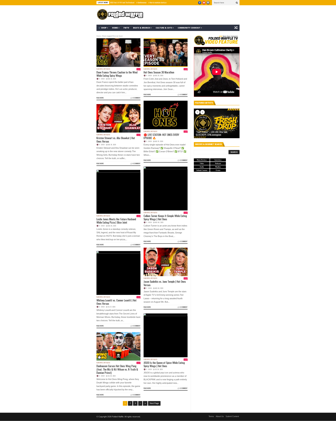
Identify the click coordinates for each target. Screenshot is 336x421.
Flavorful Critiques (103, 69)
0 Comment (136, 98)
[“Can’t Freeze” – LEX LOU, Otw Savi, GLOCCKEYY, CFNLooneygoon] (217, 123)
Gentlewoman (128, 2)
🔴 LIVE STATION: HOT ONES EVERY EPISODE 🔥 (161, 136)
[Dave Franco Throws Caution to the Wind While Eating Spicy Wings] (118, 52)
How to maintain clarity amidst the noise (149, 2)
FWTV (126, 27)
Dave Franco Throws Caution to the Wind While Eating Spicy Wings (116, 73)
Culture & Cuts (164, 27)
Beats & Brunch (141, 27)
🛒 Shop (102, 27)
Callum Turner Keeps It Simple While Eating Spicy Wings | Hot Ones (165, 217)
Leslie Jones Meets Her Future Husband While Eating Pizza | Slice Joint (116, 220)
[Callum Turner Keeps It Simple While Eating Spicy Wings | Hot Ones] (166, 188)
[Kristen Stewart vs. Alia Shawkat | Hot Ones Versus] (118, 118)
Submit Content (232, 416)
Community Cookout (189, 27)
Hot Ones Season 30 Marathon (159, 72)
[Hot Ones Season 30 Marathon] (166, 52)
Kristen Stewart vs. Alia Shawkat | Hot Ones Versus (115, 139)
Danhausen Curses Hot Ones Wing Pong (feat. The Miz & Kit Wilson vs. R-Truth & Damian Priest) (117, 369)
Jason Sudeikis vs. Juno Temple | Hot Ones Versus (165, 283)
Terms (211, 416)
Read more (100, 98)
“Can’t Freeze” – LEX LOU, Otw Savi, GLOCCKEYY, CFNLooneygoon (212, 133)
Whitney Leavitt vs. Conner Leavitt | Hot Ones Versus (116, 301)
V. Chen (102, 79)
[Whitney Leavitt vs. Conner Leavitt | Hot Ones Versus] (118, 273)
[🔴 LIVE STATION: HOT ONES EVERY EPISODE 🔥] (166, 115)
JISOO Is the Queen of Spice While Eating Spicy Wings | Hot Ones (164, 364)
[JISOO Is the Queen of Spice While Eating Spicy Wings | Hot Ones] (166, 335)
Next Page (154, 403)
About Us (220, 416)
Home (115, 27)
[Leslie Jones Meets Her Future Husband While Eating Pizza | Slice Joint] (118, 192)
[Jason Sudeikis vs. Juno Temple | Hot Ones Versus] (166, 262)
